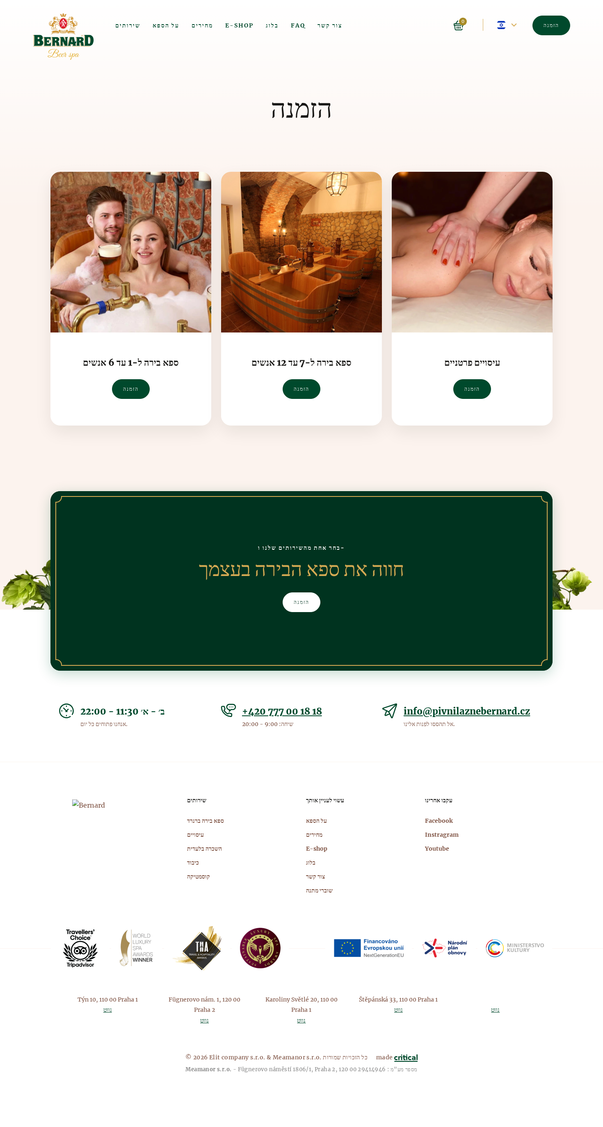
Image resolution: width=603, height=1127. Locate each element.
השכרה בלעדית (204, 848)
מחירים (202, 25)
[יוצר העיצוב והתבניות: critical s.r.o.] (406, 1057)
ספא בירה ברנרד (205, 820)
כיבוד (193, 862)
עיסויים (195, 834)
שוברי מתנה (319, 890)
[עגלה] (469, 24)
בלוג (272, 25)
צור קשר (329, 25)
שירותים (127, 25)
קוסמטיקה (198, 876)
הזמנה (551, 25)
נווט (107, 1009)
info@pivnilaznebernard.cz (467, 711)
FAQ (298, 25)
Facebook (439, 820)
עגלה (459, 25)
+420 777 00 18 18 (282, 711)
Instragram (442, 834)
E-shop (239, 25)
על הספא (166, 25)
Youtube (437, 848)
